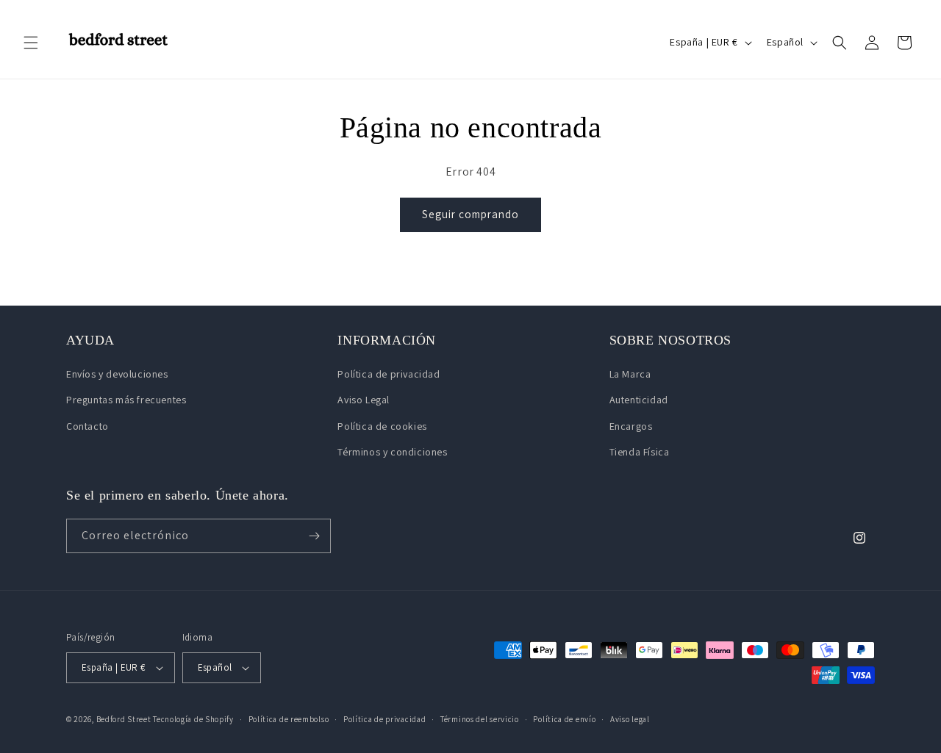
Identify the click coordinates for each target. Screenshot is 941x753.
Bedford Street (123, 719)
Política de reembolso (288, 719)
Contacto (87, 426)
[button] (31, 42)
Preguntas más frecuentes (126, 399)
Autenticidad (638, 399)
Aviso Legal (363, 399)
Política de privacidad (388, 374)
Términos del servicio (479, 719)
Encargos (631, 426)
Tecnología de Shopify (193, 719)
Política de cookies (381, 426)
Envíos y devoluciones (117, 374)
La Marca (630, 374)
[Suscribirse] (314, 536)
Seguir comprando (470, 214)
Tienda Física (639, 451)
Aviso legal (630, 719)
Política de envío (564, 719)
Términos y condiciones (392, 451)
